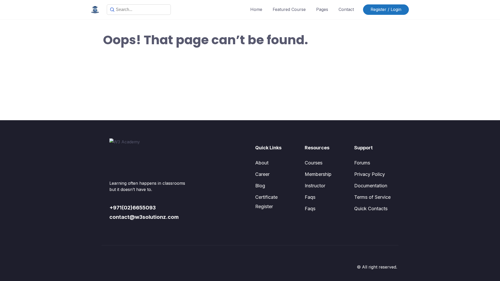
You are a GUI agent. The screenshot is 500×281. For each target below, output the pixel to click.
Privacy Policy (369, 174)
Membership (318, 174)
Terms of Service (372, 197)
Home (256, 9)
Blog (260, 185)
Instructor (315, 185)
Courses (313, 162)
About (261, 162)
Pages (322, 9)
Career (262, 174)
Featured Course (289, 9)
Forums (362, 162)
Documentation (370, 185)
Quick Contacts (371, 208)
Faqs (310, 197)
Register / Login (386, 9)
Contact (346, 9)
